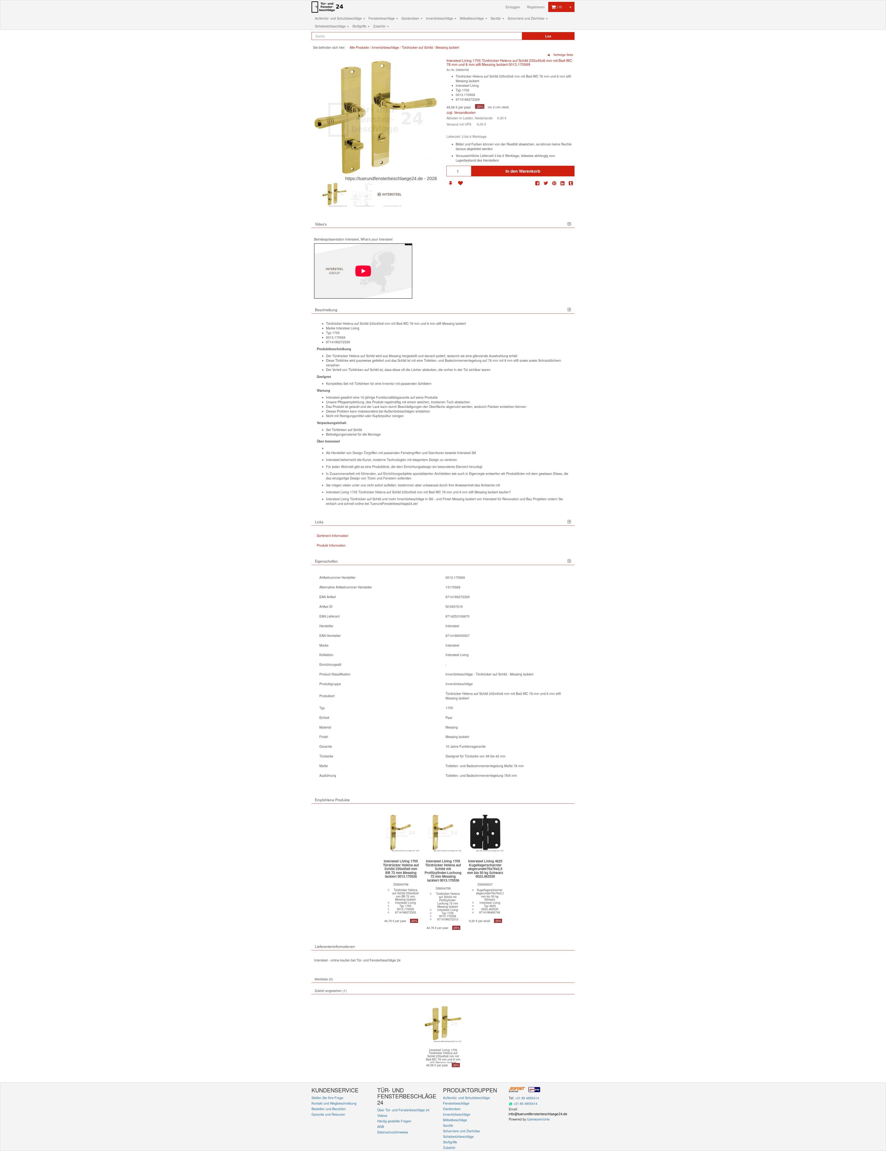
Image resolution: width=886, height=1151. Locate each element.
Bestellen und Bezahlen (328, 1108)
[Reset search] (509, 36)
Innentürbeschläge (440, 18)
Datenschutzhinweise (392, 1132)
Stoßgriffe (359, 26)
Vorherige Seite (562, 55)
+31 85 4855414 (527, 1098)
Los (548, 36)
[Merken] (450, 183)
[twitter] (546, 183)
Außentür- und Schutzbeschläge (339, 18)
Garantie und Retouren (328, 1114)
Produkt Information (331, 545)
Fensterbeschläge (382, 18)
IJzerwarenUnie (538, 1119)
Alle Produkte (359, 47)
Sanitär (496, 18)
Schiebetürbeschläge (331, 26)
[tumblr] (571, 183)
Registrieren (536, 7)
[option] (334, 194)
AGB (380, 1126)
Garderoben (410, 18)
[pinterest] (554, 183)
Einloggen (513, 7)
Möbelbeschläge (472, 18)
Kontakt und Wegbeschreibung (333, 1103)
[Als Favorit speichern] (460, 183)
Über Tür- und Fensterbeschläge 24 (403, 1110)
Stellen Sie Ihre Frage (327, 1097)
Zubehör (379, 26)
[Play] (363, 271)
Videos (382, 1115)
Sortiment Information (332, 535)
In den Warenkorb (523, 171)
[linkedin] (562, 183)
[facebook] (537, 183)
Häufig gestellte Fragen (394, 1121)
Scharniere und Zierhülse (526, 18)
